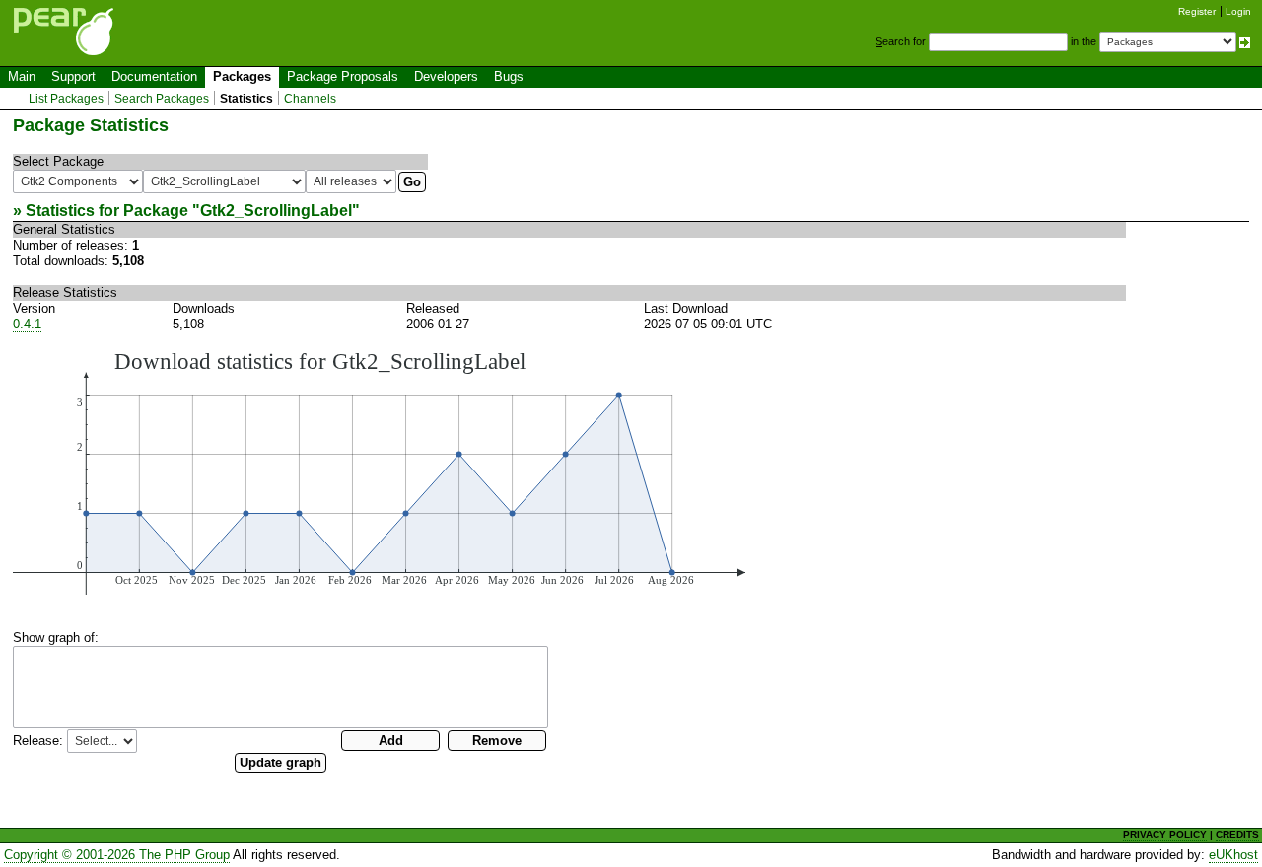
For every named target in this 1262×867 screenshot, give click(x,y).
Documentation (154, 76)
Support (73, 76)
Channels (310, 99)
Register (1197, 11)
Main (21, 76)
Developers (446, 76)
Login (1238, 11)
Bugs (509, 76)
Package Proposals (342, 76)
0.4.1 (27, 324)
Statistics (246, 99)
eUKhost (1233, 854)
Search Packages (161, 99)
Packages (242, 76)
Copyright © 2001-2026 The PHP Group (117, 854)
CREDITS (1237, 835)
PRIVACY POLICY (1165, 835)
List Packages (66, 99)
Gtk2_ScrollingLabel (276, 210)
